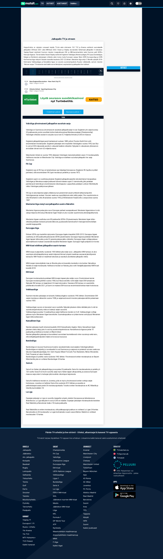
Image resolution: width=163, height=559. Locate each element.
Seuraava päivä (72, 112)
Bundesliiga (57, 482)
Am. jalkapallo (28, 457)
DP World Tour (59, 521)
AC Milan (87, 482)
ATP (54, 524)
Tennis (25, 482)
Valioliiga (56, 457)
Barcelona (87, 499)
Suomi (85, 503)
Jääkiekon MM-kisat (61, 507)
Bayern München (90, 471)
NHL (55, 496)
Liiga (55, 510)
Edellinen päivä (53, 112)
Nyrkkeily (57, 528)
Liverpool (87, 457)
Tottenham (87, 468)
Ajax (85, 475)
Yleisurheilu (27, 478)
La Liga (56, 489)
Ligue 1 (56, 478)
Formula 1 (57, 517)
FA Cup (56, 453)
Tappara (86, 514)
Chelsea (86, 461)
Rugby (25, 468)
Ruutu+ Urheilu (29, 527)
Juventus (87, 485)
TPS (84, 510)
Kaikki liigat (58, 546)
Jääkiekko (27, 453)
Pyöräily (26, 503)
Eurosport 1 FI (28, 523)
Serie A (56, 485)
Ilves (85, 507)
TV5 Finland (28, 541)
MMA (55, 538)
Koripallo (26, 461)
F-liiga (55, 542)
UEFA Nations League (62, 471)
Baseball (26, 464)
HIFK (85, 521)
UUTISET (50, 3)
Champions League (61, 461)
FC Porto (87, 489)
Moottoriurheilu (29, 499)
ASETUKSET (62, 3)
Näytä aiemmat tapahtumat (63, 77)
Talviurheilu (27, 507)
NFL (54, 514)
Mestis (55, 503)
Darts (25, 489)
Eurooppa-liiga (59, 464)
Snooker (26, 492)
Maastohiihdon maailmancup (65, 531)
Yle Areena (27, 530)
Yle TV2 (26, 534)
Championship (59, 450)
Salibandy (27, 475)
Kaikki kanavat (29, 545)
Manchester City (90, 453)
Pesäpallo (27, 510)
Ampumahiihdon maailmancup (65, 535)
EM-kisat (56, 468)
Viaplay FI (27, 520)
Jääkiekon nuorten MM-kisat (65, 499)
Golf (24, 485)
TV (42, 3)
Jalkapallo (27, 450)
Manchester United (91, 464)
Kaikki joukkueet (90, 528)
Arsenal (86, 450)
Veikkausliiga (58, 475)
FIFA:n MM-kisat (59, 492)
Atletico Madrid (89, 492)
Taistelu (26, 496)
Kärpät (86, 517)
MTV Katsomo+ (29, 537)
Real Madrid (88, 496)
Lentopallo (27, 471)
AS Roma (87, 478)
